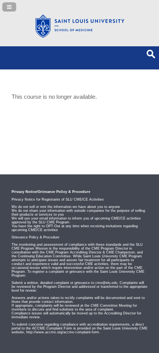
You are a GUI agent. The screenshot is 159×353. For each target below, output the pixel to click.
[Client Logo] (79, 37)
